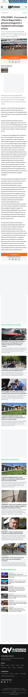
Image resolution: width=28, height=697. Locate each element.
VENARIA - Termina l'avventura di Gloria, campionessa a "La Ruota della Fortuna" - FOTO (17, 582)
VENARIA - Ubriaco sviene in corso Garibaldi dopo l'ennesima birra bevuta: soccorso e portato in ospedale (17, 610)
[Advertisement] (14, 282)
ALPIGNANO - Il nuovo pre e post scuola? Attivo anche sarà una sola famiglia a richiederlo (13, 559)
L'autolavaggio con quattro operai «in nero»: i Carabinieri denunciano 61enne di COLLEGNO (14, 392)
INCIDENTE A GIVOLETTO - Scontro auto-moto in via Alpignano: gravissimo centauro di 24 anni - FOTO (18, 597)
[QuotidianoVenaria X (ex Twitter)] (4, 682)
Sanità (17, 665)
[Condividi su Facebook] (10, 62)
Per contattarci (4, 673)
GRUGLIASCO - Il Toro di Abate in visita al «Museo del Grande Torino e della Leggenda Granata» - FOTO (18, 603)
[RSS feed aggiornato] (1, 682)
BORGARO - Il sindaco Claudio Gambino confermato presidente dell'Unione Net (12, 532)
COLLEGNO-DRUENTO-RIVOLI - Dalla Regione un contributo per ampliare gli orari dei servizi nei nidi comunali (13, 417)
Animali (22, 665)
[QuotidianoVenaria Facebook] (7, 682)
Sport (9, 667)
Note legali (23, 673)
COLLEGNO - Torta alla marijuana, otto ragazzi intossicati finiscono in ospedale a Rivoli (14, 369)
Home (2, 665)
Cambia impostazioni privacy (8, 676)
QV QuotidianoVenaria (16, 688)
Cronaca (7, 665)
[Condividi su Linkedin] (16, 62)
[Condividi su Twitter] (13, 62)
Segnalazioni (20, 667)
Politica (25, 12)
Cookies (17, 673)
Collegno (3, 31)
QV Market (3, 667)
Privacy (11, 673)
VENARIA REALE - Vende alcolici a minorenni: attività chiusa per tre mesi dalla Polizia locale (18, 576)
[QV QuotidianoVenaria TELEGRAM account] (10, 682)
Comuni (14, 667)
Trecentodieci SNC (5, 689)
